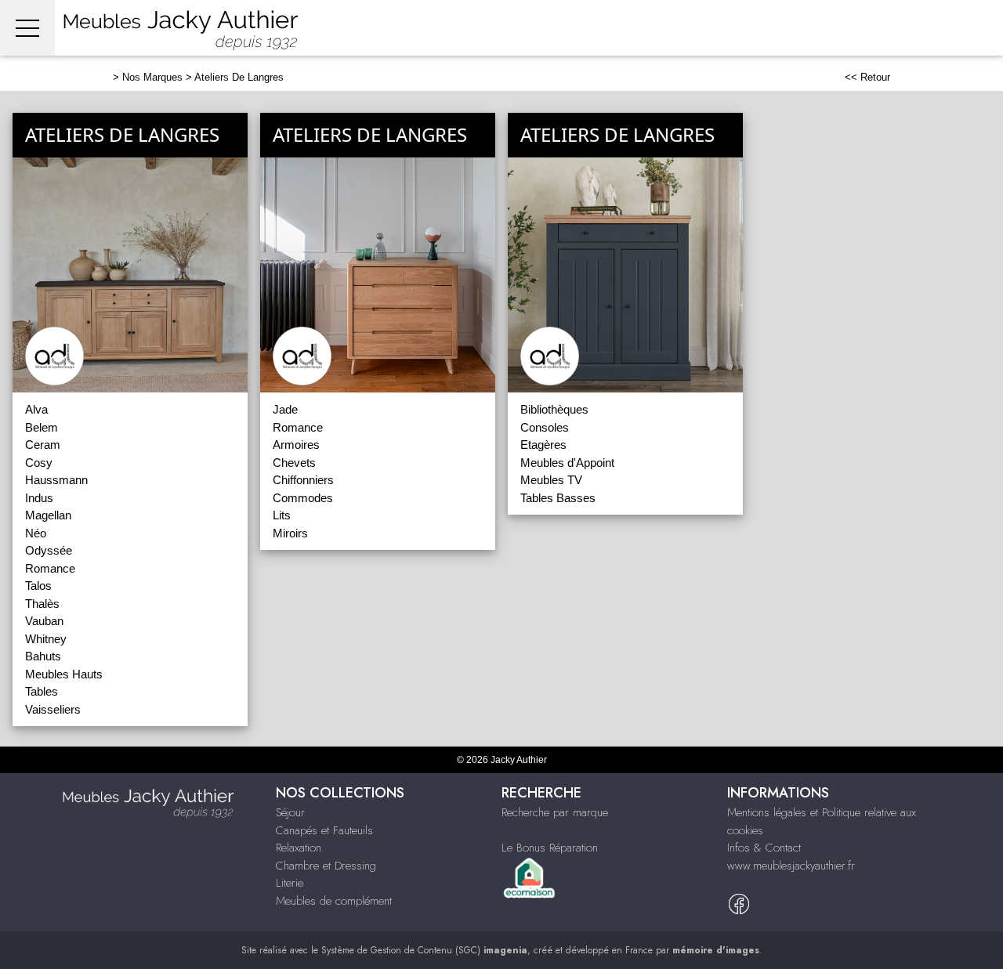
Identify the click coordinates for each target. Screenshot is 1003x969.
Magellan (48, 515)
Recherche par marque (555, 812)
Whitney (46, 638)
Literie (289, 882)
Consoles (544, 427)
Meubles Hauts (64, 674)
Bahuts (43, 656)
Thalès (42, 603)
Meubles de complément (334, 900)
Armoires (296, 444)
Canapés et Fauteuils (324, 830)
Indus (39, 497)
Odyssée (48, 550)
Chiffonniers (303, 479)
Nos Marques (152, 77)
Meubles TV (551, 479)
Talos (38, 585)
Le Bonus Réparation (550, 847)
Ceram (42, 444)
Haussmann (56, 479)
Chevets (294, 462)
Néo (35, 533)
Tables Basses (558, 497)
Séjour (290, 812)
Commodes (303, 497)
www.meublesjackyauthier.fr (791, 865)
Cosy (39, 462)
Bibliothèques (554, 409)
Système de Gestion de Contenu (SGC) (424, 950)
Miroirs (290, 533)
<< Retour (867, 77)
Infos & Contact (764, 847)
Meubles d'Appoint (567, 462)
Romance (50, 568)
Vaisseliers (53, 709)
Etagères (543, 444)
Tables (41, 691)
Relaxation (298, 847)
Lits (282, 515)
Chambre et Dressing (326, 865)
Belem (41, 427)
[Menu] (27, 28)
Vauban (44, 620)
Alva (36, 409)
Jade (285, 409)
